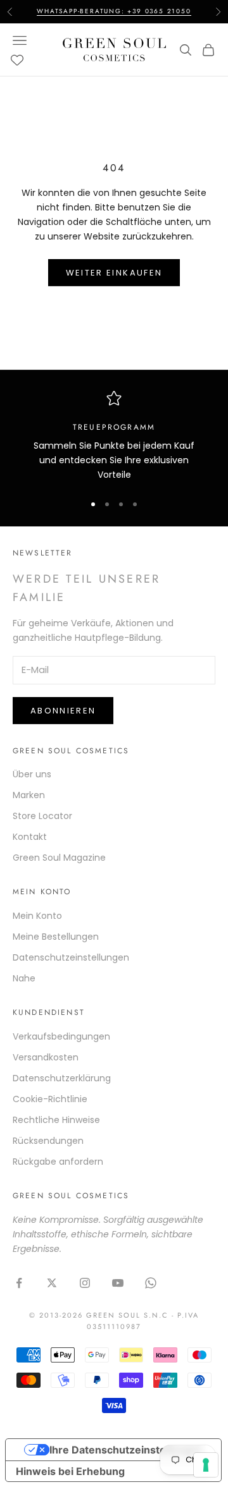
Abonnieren (63, 711)
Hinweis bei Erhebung (70, 1471)
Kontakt (30, 836)
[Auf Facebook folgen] (19, 1283)
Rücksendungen (48, 1140)
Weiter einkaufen (114, 273)
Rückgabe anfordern (58, 1161)
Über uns (32, 774)
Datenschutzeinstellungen (71, 957)
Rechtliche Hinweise (56, 1120)
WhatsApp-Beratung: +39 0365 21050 (114, 11)
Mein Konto (37, 915)
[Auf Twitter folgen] (52, 1283)
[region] (114, 437)
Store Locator (42, 816)
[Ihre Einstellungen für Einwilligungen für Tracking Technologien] (206, 1465)
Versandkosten (46, 1057)
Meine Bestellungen (56, 936)
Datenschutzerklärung (62, 1078)
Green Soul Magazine (59, 857)
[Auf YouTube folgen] (117, 1283)
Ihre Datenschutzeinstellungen (126, 1449)
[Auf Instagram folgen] (85, 1283)
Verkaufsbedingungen (61, 1036)
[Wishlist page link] (17, 60)
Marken (29, 795)
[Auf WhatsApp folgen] (150, 1283)
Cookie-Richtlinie (50, 1099)
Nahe (24, 978)
